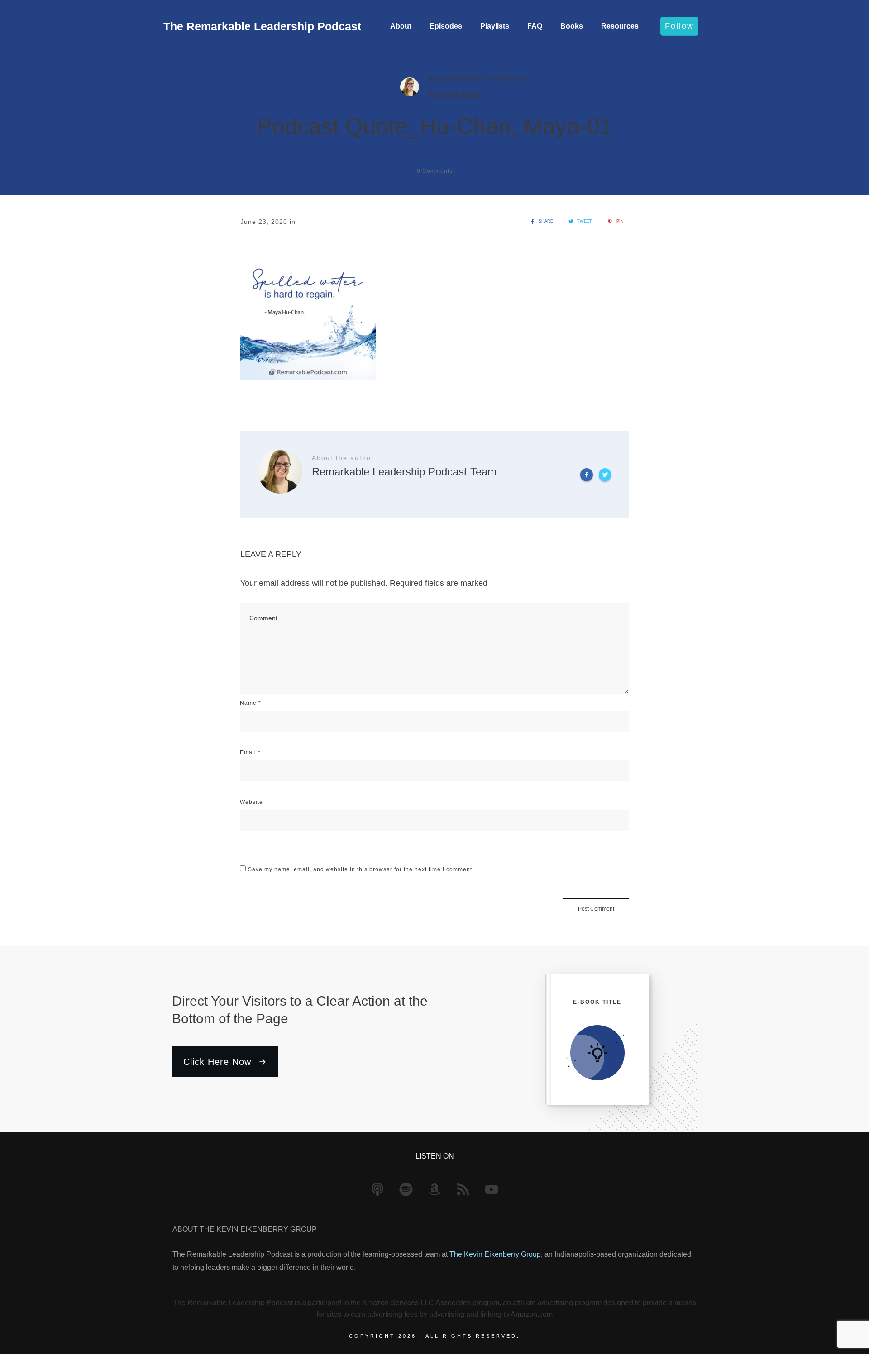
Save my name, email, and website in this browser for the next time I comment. (361, 869)
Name (250, 703)
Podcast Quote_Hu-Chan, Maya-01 (434, 126)
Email (250, 752)
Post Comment (596, 909)
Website (251, 802)
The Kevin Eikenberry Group (495, 1254)
